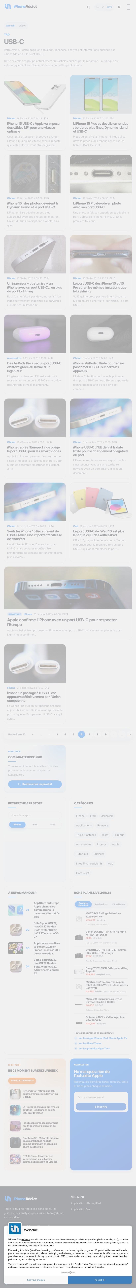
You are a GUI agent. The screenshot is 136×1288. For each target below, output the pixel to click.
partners (25, 1239)
